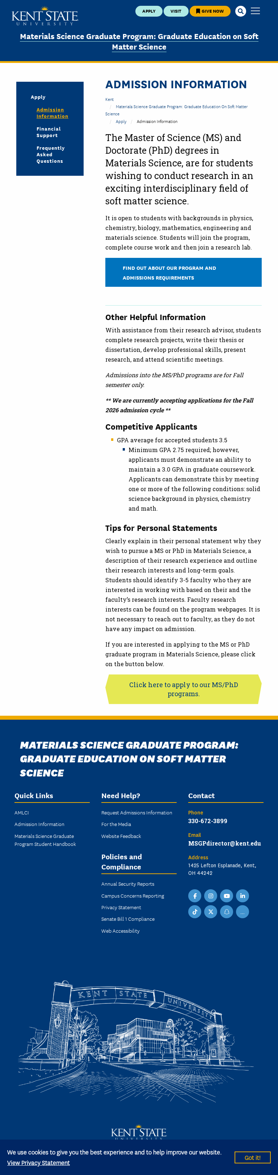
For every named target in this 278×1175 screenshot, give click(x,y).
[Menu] (255, 11)
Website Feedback (121, 836)
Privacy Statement (121, 907)
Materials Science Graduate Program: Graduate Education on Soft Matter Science (139, 41)
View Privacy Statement (38, 1162)
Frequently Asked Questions (51, 154)
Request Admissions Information (136, 812)
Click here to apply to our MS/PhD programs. (183, 689)
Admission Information (52, 112)
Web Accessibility (120, 931)
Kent (109, 98)
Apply (149, 10)
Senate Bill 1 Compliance (128, 919)
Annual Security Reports (127, 883)
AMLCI (21, 812)
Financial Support (49, 131)
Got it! (253, 1157)
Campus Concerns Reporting (132, 895)
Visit (175, 10)
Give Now (212, 10)
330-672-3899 (207, 821)
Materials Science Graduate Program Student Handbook (45, 840)
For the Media (116, 824)
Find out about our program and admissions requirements (169, 272)
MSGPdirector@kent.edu (224, 843)
